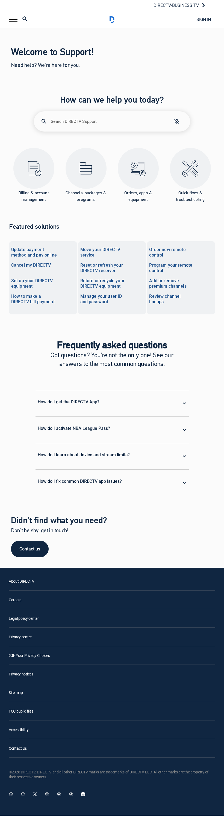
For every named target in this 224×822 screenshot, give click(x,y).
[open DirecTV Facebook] (23, 794)
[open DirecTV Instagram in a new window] (47, 794)
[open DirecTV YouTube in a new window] (59, 794)
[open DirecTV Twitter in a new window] (35, 794)
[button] (13, 19)
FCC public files (21, 711)
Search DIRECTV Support (74, 121)
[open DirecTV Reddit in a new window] (83, 794)
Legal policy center (24, 618)
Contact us (29, 549)
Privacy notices (21, 674)
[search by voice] (176, 121)
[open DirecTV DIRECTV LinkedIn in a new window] (11, 794)
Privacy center (20, 636)
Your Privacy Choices (33, 655)
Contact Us (18, 748)
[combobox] (107, 124)
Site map (16, 692)
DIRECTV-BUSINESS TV (176, 5)
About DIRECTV (21, 581)
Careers (15, 599)
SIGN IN (203, 19)
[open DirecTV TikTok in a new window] (71, 794)
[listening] (176, 121)
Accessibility (18, 729)
